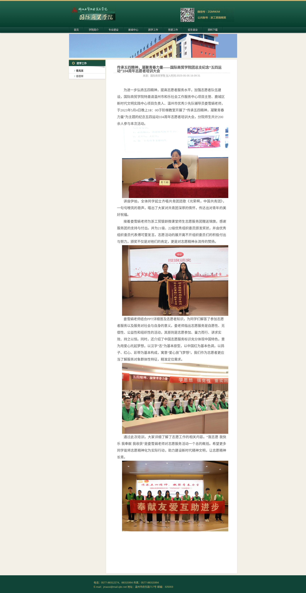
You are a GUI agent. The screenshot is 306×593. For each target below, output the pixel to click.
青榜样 (79, 76)
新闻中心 (133, 29)
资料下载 (213, 29)
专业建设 (113, 29)
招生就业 (193, 29)
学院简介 (94, 29)
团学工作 (153, 29)
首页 (76, 29)
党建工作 (173, 29)
